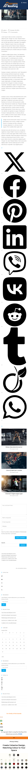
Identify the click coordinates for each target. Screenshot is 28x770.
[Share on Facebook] (15, 197)
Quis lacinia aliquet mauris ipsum (8, 555)
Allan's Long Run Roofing (16, 732)
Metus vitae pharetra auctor (14, 447)
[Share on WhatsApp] (15, 420)
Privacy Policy (14, 741)
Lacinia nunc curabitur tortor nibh (9, 558)
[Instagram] (1, 582)
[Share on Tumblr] (15, 365)
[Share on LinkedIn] (15, 250)
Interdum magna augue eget (14, 493)
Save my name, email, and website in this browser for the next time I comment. (13, 532)
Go (4, 604)
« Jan (2, 656)
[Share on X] (15, 173)
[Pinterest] (1, 684)
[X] (1, 576)
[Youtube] (2, 687)
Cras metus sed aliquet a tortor (8, 553)
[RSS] (1, 589)
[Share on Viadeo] (15, 392)
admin (5, 30)
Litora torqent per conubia (14, 470)
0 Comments (13, 32)
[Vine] (1, 686)
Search (3, 542)
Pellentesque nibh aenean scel (8, 556)
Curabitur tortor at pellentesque (8, 560)
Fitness (5, 32)
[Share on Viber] (15, 274)
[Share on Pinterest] (15, 222)
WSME (20, 734)
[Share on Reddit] (15, 326)
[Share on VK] (15, 302)
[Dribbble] (1, 586)
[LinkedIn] (1, 682)
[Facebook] (1, 579)
